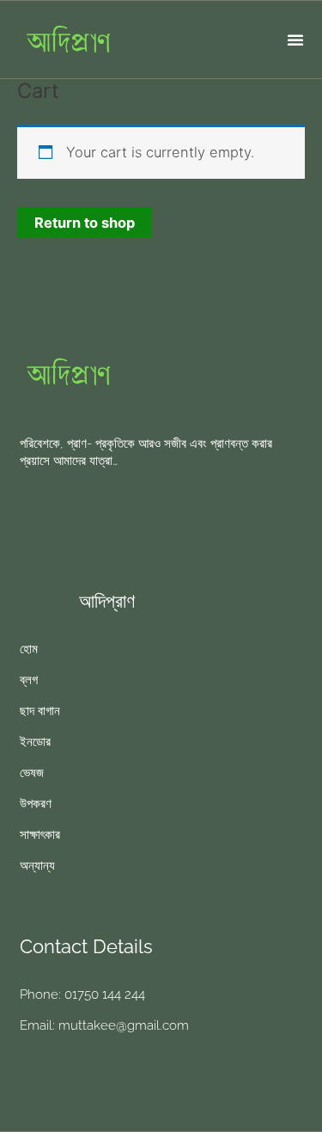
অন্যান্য (37, 865)
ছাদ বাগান (40, 711)
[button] (295, 39)
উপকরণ (36, 803)
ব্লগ (29, 680)
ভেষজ (32, 772)
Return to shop (84, 222)
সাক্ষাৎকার (40, 834)
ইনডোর (35, 742)
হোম (29, 649)
